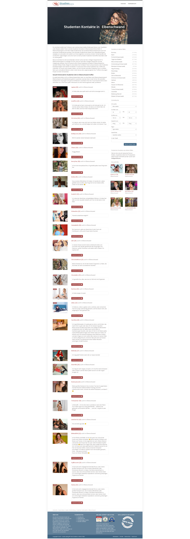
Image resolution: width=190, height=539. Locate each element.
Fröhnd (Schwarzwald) (124, 57)
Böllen (124, 73)
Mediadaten (116, 536)
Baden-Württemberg (70, 510)
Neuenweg (124, 71)
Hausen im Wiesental (124, 85)
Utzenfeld (124, 91)
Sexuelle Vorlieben (81, 521)
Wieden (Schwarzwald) (124, 96)
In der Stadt (114, 138)
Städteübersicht (132, 4)
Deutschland (61, 510)
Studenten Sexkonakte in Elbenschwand (86, 510)
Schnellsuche (80, 517)
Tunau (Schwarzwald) (124, 89)
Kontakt (121, 536)
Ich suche (114, 104)
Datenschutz (127, 536)
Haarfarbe (114, 132)
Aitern (124, 82)
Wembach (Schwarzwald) (124, 66)
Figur (112, 127)
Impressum (134, 536)
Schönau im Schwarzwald (124, 78)
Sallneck (124, 80)
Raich (124, 55)
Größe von (114, 115)
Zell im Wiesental (124, 75)
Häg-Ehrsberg (124, 68)
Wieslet (124, 87)
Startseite (123, 4)
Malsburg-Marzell (124, 94)
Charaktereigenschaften (83, 520)
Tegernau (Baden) (124, 59)
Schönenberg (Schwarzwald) (124, 64)
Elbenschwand (88, 87)
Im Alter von (114, 109)
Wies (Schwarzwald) (124, 62)
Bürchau (124, 52)
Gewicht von (114, 121)
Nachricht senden (76, 96)
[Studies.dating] (63, 3)
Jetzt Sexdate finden (131, 144)
